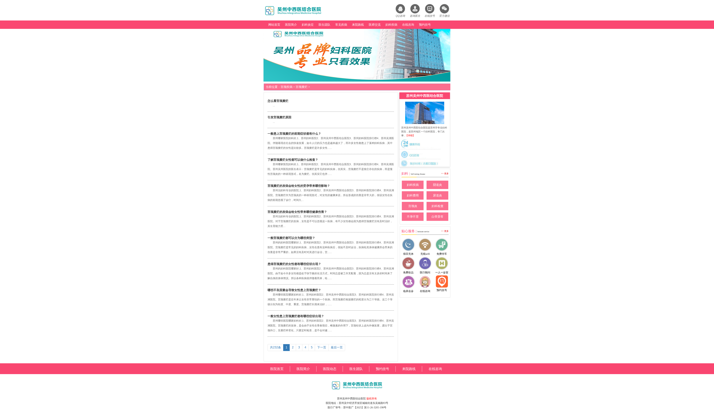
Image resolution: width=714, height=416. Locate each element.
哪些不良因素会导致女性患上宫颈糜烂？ (294, 290)
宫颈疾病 (286, 86)
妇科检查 (437, 206)
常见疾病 (341, 24)
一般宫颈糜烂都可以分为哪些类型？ (291, 237)
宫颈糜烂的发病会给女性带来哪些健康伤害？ (297, 211)
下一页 (321, 347)
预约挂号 (425, 24)
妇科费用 (413, 195)
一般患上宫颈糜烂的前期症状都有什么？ (294, 133)
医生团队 (324, 24)
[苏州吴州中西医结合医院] (424, 113)
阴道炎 (437, 184)
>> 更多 (445, 173)
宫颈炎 (412, 206)
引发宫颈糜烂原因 (279, 117)
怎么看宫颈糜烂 (278, 100)
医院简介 (291, 24)
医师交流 (375, 24)
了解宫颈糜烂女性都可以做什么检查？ (293, 159)
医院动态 (329, 369)
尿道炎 (437, 195)
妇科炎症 (308, 24)
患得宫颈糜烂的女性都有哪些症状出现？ (294, 264)
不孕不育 (413, 216)
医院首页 (277, 369)
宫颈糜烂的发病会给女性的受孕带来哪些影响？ (299, 185)
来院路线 (358, 24)
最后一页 (337, 347)
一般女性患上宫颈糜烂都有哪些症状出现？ (296, 316)
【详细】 (410, 135)
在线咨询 (408, 24)
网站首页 (274, 24)
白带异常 (437, 216)
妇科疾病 (391, 24)
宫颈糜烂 (302, 86)
